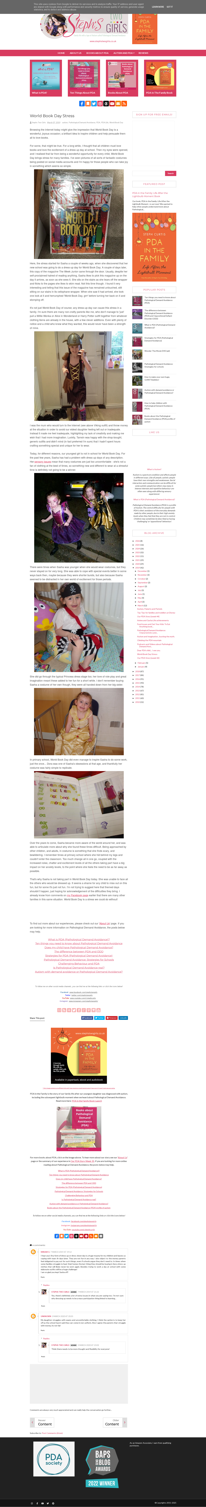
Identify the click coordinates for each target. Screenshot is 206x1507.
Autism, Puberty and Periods (149, 609)
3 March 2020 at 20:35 (62, 1316)
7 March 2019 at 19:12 (61, 1252)
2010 (137, 702)
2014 (137, 686)
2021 (137, 560)
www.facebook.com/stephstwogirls (83, 992)
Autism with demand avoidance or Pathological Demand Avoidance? (79, 971)
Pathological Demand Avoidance (82, 122)
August (141, 586)
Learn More (158, 7)
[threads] (106, 103)
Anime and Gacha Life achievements (153, 620)
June (140, 594)
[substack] (88, 103)
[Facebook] (57, 1236)
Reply (43, 1277)
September (143, 582)
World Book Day (116, 122)
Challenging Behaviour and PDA (78, 963)
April (140, 602)
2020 (137, 564)
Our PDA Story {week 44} (148, 616)
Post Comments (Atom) (52, 1433)
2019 (137, 567)
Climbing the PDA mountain (149, 640)
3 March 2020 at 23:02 (88, 1345)
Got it (170, 7)
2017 (137, 675)
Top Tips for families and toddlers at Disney (156, 612)
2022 (137, 556)
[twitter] (94, 103)
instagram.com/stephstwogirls (84, 1225)
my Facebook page (77, 895)
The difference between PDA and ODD (78, 951)
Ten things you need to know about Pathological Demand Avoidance (78, 943)
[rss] (124, 103)
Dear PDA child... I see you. (148, 650)
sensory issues (42, 461)
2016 (137, 679)
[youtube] (112, 103)
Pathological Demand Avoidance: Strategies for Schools (79, 959)
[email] (118, 103)
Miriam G (45, 1252)
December (142, 571)
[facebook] (82, 103)
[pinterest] (53, 1503)
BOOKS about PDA (97, 53)
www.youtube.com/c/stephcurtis (83, 998)
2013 (137, 690)
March (141, 605)
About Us (75, 53)
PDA (98, 122)
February (142, 663)
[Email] (96, 1236)
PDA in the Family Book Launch (87, 1100)
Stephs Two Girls (60, 1292)
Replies (46, 1285)
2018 (137, 671)
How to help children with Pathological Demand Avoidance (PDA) (158, 406)
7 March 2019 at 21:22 (88, 1292)
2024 (137, 548)
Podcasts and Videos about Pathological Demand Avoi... (155, 645)
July (140, 590)
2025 (137, 545)
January (141, 666)
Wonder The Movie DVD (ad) (157, 351)
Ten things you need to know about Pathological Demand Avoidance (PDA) (160, 300)
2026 (137, 541)
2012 (137, 694)
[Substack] (61, 1236)
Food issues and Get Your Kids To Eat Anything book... (153, 625)
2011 (137, 698)
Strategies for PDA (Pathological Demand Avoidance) (79, 955)
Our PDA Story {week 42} (148, 658)
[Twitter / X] (66, 1236)
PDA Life (104, 122)
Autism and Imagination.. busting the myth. (156, 636)
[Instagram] (71, 1236)
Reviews (143, 53)
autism (65, 122)
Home (61, 53)
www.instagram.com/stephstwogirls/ (83, 1001)
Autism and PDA (123, 53)
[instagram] (100, 103)
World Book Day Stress (147, 654)
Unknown (46, 1316)
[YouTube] (81, 1236)
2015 (137, 683)
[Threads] (76, 1236)
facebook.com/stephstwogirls (83, 1221)
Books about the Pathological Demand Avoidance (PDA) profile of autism (78, 1208)
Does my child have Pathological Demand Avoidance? (79, 947)
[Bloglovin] (101, 1236)
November (142, 575)
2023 (137, 552)
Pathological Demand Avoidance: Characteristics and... (151, 631)
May (140, 598)
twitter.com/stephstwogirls (82, 995)
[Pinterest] (86, 1236)
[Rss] (91, 1236)
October (142, 579)
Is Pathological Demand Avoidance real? (79, 967)
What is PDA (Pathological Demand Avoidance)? (79, 939)
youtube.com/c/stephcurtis (83, 1229)
